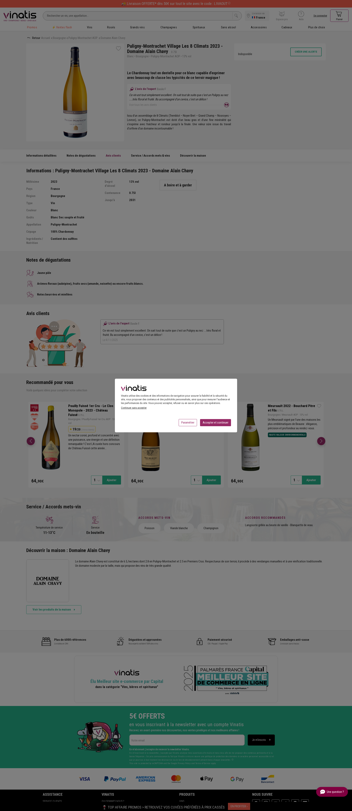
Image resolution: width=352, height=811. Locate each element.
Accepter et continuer (215, 422)
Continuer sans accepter (134, 407)
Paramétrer (187, 422)
